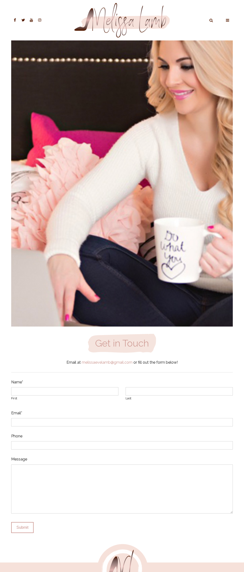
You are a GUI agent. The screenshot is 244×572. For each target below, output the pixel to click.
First (14, 398)
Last (128, 398)
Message (19, 459)
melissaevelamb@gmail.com (107, 362)
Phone (16, 436)
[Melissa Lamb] (122, 20)
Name (17, 382)
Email (16, 413)
